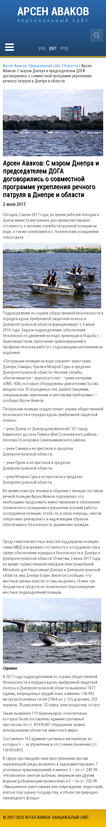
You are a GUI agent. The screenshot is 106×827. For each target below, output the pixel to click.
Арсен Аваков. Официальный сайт (53, 15)
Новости (71, 65)
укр (42, 48)
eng (64, 48)
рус (53, 48)
